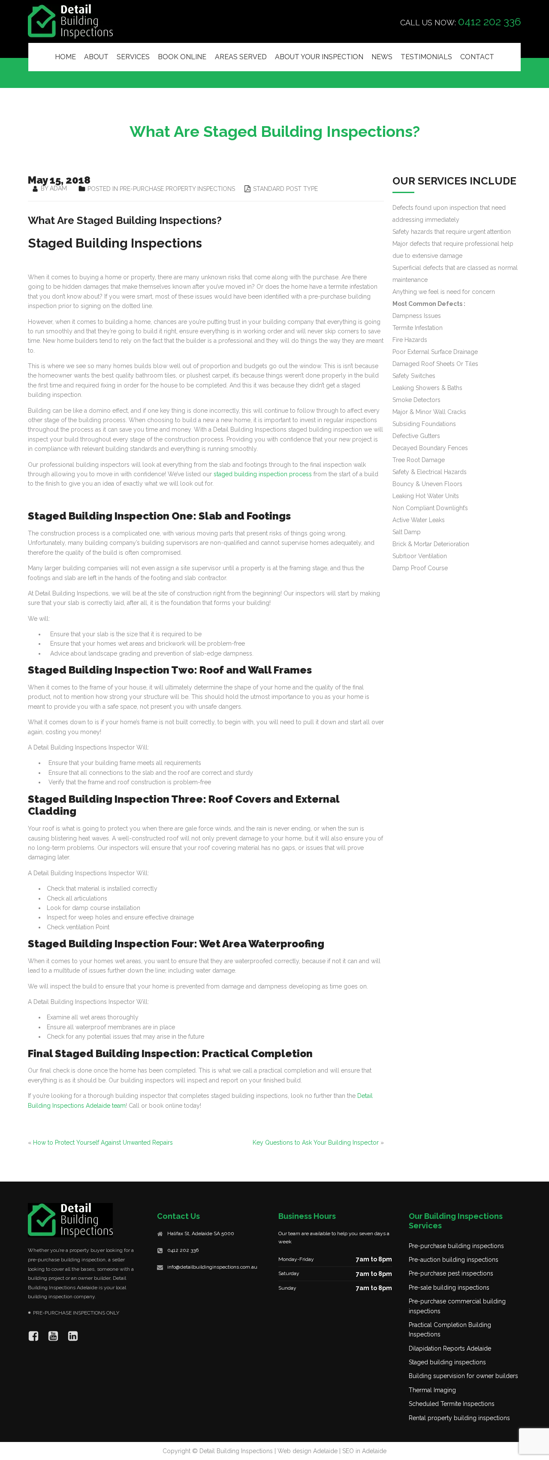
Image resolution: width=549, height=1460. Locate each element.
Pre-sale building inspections (449, 1287)
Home (65, 57)
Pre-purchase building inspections (456, 1245)
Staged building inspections (447, 1362)
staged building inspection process (263, 474)
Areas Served (241, 57)
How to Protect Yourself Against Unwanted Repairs (103, 1142)
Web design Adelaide (308, 1451)
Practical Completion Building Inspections (450, 1329)
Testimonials (426, 57)
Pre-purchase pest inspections (451, 1273)
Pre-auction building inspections (453, 1259)
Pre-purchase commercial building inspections (457, 1306)
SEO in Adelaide (364, 1451)
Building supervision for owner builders (463, 1375)
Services (133, 57)
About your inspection (319, 57)
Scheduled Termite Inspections (452, 1403)
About (96, 57)
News (381, 57)
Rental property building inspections (459, 1418)
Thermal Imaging (432, 1390)
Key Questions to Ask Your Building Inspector (316, 1142)
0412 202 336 (183, 1250)
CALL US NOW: (460, 21)
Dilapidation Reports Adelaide (450, 1348)
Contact (477, 57)
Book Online (182, 57)
